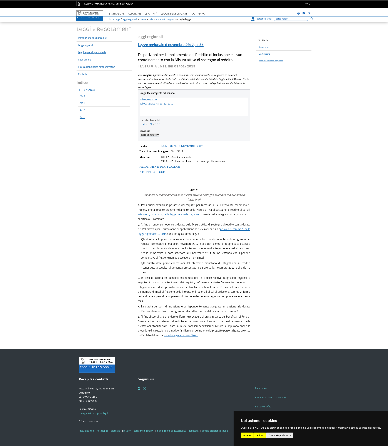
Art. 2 (82, 103)
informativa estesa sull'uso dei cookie (358, 427)
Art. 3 (82, 110)
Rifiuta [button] (260, 435)
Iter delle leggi (265, 47)
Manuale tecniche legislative (271, 60)
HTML (143, 124)
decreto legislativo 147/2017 (181, 335)
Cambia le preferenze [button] (280, 435)
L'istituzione (117, 13)
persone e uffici (264, 18)
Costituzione (264, 53)
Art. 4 (82, 117)
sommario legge (164, 19)
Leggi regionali (86, 45)
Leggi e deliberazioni (174, 13)
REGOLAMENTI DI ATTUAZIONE (160, 166)
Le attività (151, 13)
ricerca (143, 19)
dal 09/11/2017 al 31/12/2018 (156, 103)
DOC (157, 124)
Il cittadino (198, 13)
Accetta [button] (247, 435)
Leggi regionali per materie (92, 52)
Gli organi (134, 13)
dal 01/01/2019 (148, 99)
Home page (114, 19)
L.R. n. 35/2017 (87, 90)
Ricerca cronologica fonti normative (96, 67)
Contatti (82, 74)
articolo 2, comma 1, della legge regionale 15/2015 (169, 214)
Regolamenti (85, 59)
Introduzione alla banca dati (92, 37)
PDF (150, 124)
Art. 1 (82, 95)
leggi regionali (129, 19)
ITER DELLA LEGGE (152, 172)
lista (151, 19)
